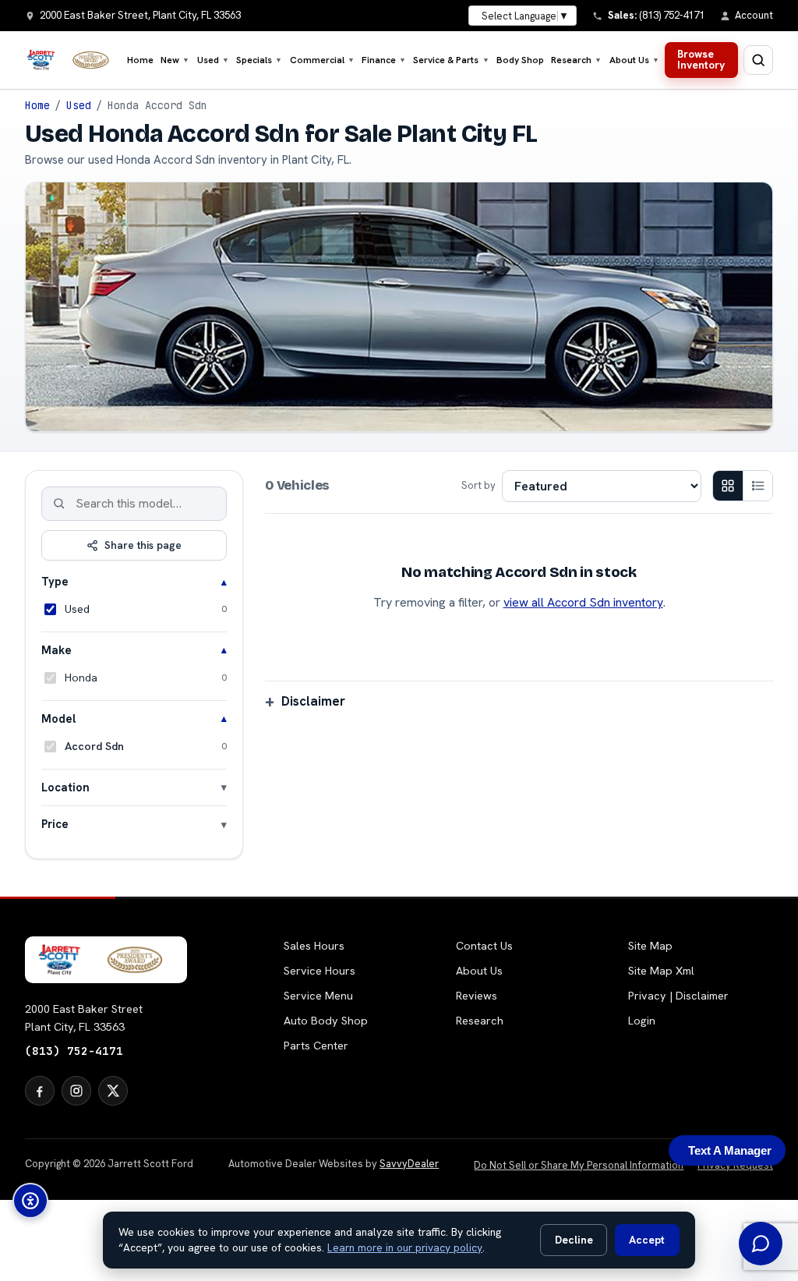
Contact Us (484, 946)
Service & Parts (451, 60)
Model (58, 718)
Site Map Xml (661, 971)
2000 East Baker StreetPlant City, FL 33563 (84, 1017)
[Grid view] (728, 486)
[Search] (59, 504)
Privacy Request (735, 1165)
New (175, 60)
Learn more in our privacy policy (404, 1247)
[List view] (757, 486)
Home (140, 60)
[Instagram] (76, 1091)
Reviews (476, 996)
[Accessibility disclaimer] (30, 1201)
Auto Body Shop (326, 1021)
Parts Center (316, 1046)
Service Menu (318, 996)
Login (641, 1021)
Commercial (322, 60)
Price (55, 823)
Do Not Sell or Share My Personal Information (578, 1165)
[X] (113, 1091)
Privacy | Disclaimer (678, 996)
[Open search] (758, 60)
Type (55, 581)
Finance (384, 60)
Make (56, 649)
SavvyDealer (409, 1163)
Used (213, 60)
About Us (634, 60)
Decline (574, 1240)
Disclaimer (313, 701)
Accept (647, 1240)
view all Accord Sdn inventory (583, 602)
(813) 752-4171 (74, 1050)
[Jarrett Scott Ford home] (71, 60)
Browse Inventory (701, 59)
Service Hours (319, 971)
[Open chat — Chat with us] (760, 1243)
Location (65, 787)
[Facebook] (40, 1091)
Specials (259, 60)
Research (576, 60)
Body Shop (520, 60)
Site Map (650, 946)
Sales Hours (314, 946)
